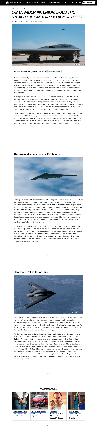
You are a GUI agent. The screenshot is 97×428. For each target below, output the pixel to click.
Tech (36, 3)
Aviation (23, 8)
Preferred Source (40, 71)
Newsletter (90, 2)
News (28, 3)
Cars (43, 3)
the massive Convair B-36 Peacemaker (53, 205)
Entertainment (54, 3)
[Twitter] (69, 2)
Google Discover (55, 71)
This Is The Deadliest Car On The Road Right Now (38, 414)
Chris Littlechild (18, 21)
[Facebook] (65, 2)
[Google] (73, 2)
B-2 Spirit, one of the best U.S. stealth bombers (40, 118)
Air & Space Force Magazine (63, 354)
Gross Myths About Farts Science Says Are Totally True (20, 414)
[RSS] (80, 2)
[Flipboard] (76, 2)
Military (15, 8)
